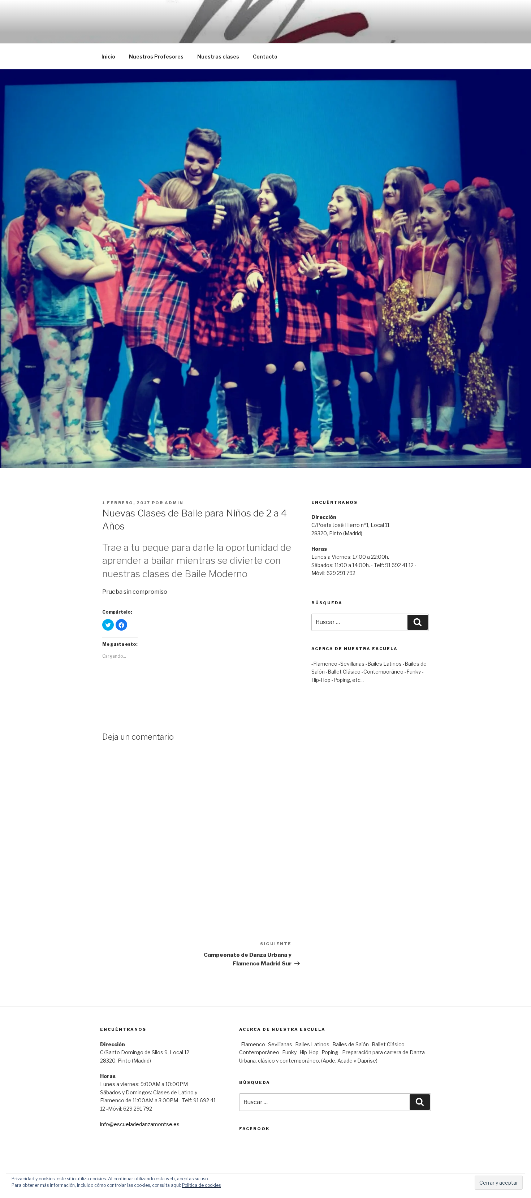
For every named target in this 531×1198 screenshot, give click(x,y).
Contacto (265, 56)
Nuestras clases (218, 56)
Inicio (108, 56)
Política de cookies (201, 1185)
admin (174, 502)
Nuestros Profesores (156, 56)
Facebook (254, 1128)
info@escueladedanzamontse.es (140, 1124)
